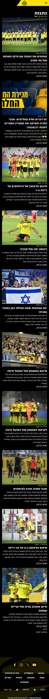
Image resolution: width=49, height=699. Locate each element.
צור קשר (7, 689)
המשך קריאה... (41, 76)
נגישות (26, 689)
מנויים (8, 677)
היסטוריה (28, 673)
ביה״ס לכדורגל (12, 673)
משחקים (24, 682)
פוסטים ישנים (41, 632)
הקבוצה (31, 677)
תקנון (42, 689)
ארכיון (41, 673)
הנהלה (19, 677)
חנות (42, 677)
